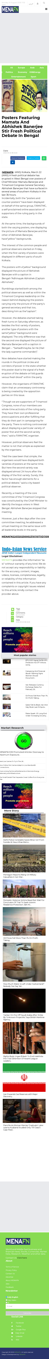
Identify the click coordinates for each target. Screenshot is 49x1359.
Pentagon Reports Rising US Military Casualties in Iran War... (19, 876)
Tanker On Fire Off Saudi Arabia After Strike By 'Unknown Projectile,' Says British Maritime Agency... (23, 1017)
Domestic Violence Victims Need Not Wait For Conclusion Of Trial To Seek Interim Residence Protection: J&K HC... (23, 902)
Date (5, 151)
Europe (21, 68)
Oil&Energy (37, 72)
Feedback (10, 1287)
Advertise (9, 1277)
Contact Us (10, 1274)
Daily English (12, 1297)
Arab (32, 68)
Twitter (18, 1326)
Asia (41, 68)
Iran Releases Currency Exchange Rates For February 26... (35, 687)
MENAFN (7, 172)
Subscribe (27, 1313)
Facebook (19, 1323)
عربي (31, 3)
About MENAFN (12, 1280)
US (8, 68)
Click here (22, 1258)
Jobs (7, 1284)
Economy (22, 72)
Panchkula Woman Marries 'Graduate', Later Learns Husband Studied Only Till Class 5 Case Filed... (23, 1127)
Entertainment (15, 77)
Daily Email (19, 1333)
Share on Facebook (18, 158)
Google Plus (20, 1330)
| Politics (8, 72)
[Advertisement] (24, 37)
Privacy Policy (11, 1270)
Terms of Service (12, 1267)
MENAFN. (18, 1352)
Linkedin (19, 1336)
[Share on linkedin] (12, 162)
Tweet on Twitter (33, 158)
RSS (17, 1340)
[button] (37, 3)
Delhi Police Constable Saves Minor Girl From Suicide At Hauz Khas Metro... (23, 841)
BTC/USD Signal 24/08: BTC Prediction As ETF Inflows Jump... (37, 662)
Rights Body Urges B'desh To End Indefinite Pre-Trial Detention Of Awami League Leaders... (23, 1058)
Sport (32, 77)
